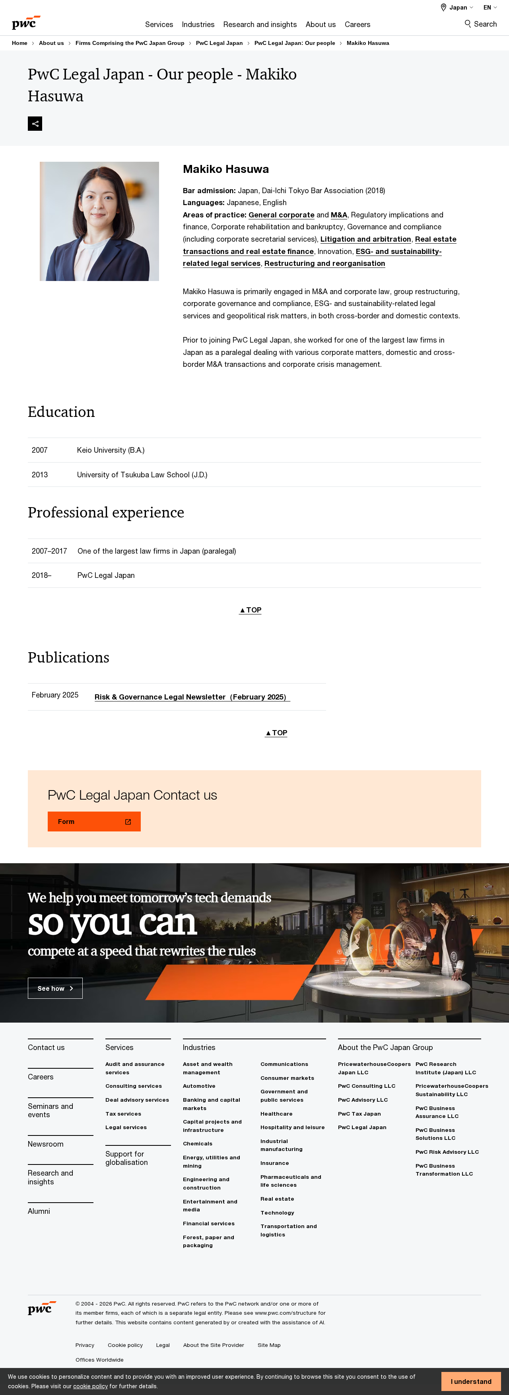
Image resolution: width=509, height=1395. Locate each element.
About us (51, 43)
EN (487, 7)
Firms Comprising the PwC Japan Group (130, 43)
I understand (471, 1381)
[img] (35, 123)
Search (485, 23)
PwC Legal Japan (219, 43)
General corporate (282, 214)
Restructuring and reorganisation (324, 263)
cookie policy (90, 1386)
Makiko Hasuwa (368, 43)
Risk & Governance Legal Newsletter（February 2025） (192, 696)
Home (19, 43)
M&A (339, 214)
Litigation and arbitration (366, 238)
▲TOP (250, 609)
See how (51, 988)
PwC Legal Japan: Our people (294, 43)
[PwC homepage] (26, 20)
